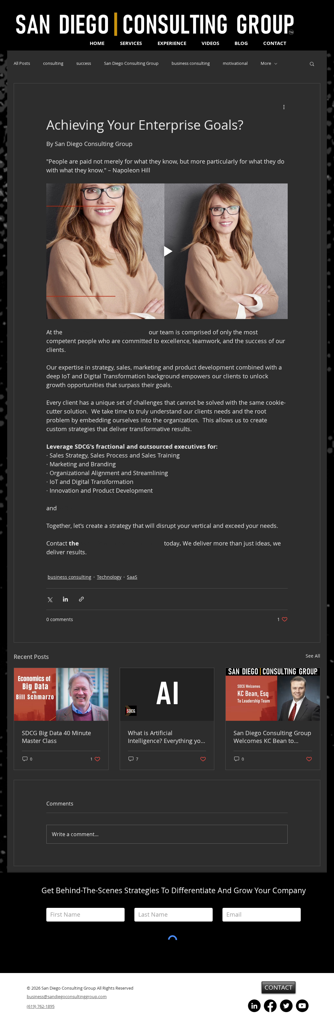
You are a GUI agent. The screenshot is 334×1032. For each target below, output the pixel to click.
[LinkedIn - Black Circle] (254, 1005)
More (266, 63)
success (83, 63)
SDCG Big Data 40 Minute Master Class (56, 737)
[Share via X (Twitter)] (49, 599)
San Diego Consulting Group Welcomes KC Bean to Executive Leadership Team (272, 737)
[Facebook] (270, 1005)
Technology (109, 577)
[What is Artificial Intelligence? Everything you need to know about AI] (167, 694)
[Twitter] (286, 1005)
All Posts (22, 63)
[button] (312, 63)
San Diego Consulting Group (131, 63)
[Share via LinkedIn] (65, 599)
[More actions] (284, 107)
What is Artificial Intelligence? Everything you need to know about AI (166, 737)
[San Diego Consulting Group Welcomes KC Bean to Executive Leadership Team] (273, 694)
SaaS (132, 577)
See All (313, 656)
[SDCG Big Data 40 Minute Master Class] (61, 694)
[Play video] (167, 251)
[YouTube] (302, 1005)
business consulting (191, 63)
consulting (53, 63)
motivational (235, 63)
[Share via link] (81, 599)
